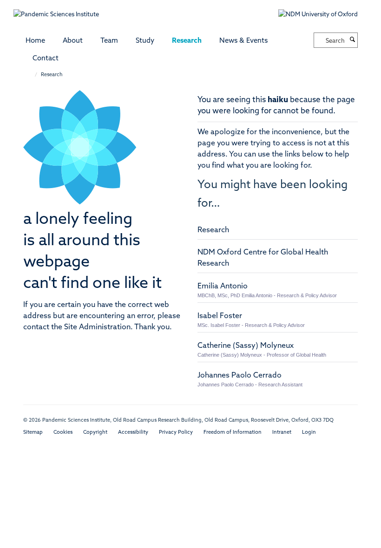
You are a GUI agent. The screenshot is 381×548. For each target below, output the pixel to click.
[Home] (31, 75)
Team (109, 41)
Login (309, 432)
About (73, 41)
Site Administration (97, 327)
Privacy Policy (176, 432)
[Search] (352, 40)
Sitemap (33, 432)
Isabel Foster (219, 316)
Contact (46, 58)
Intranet (281, 432)
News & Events (243, 41)
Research (187, 41)
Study (145, 41)
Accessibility (133, 432)
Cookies (62, 432)
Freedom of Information (233, 432)
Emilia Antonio (222, 286)
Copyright (95, 432)
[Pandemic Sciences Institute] (61, 10)
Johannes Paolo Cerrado (239, 375)
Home (35, 41)
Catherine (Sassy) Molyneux (245, 346)
